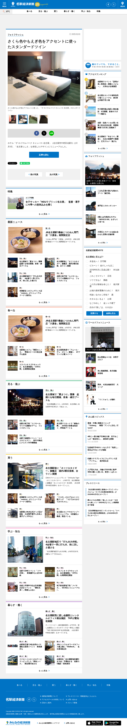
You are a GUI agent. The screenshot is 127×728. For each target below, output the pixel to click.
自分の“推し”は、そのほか (101, 307)
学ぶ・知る (86, 11)
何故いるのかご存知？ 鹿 (101, 295)
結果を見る (111, 313)
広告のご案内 (46, 703)
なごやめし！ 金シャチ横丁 (102, 303)
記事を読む (44, 155)
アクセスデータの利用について (53, 699)
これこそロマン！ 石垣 (100, 276)
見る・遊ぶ (43, 11)
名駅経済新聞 (22, 4)
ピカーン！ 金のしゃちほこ (102, 265)
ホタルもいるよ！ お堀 (100, 299)
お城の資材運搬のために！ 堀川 (104, 290)
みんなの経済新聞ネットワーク (18, 723)
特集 (98, 11)
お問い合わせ (72, 699)
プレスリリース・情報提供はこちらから (81, 696)
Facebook (108, 4)
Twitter (114, 4)
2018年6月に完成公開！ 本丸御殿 (104, 271)
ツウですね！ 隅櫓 (98, 280)
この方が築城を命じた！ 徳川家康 (104, 285)
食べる (29, 11)
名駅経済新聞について (50, 696)
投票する (94, 313)
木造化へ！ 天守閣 (98, 261)
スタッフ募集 (72, 703)
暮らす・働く (69, 11)
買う (56, 11)
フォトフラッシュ (16, 34)
